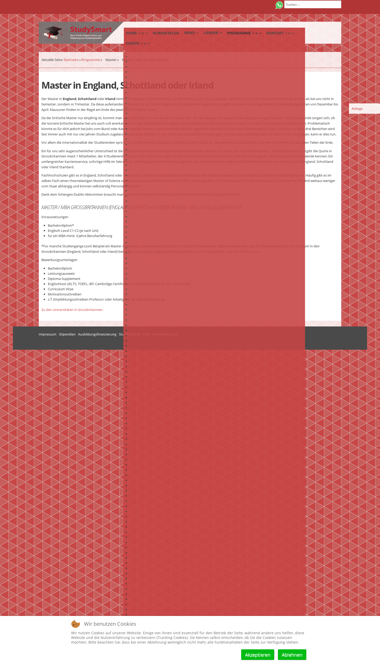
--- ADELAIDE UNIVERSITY (149, 196)
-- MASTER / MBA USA (146, 599)
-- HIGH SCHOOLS (143, 283)
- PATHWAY (138, 532)
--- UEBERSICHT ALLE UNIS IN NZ (154, 232)
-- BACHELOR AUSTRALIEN (150, 557)
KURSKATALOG (141, 87)
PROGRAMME (140, 495)
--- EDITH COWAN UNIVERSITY (153, 154)
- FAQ (134, 97)
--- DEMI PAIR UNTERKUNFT (151, 278)
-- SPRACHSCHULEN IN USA (151, 402)
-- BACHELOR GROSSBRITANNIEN (155, 578)
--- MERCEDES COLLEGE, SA (150, 294)
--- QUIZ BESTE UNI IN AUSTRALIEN (156, 128)
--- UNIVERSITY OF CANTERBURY (154, 247)
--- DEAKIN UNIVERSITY (147, 159)
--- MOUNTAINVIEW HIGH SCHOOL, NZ (159, 304)
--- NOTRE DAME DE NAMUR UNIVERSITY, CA (163, 340)
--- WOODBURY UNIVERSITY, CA (153, 366)
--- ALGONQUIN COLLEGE (149, 459)
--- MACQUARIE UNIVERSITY (151, 175)
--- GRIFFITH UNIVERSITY (148, 165)
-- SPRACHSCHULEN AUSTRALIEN (155, 273)
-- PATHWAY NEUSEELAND (149, 542)
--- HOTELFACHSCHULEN (149, 221)
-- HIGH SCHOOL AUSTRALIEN (153, 506)
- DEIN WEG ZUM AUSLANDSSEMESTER (159, 82)
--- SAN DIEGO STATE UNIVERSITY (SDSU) (160, 387)
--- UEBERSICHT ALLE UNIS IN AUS (155, 134)
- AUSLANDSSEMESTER (147, 614)
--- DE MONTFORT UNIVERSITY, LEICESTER (162, 433)
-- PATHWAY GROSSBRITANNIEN (154, 547)
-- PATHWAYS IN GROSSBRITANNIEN (157, 428)
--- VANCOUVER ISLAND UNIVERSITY (157, 454)
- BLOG (135, 108)
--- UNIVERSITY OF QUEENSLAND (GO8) (159, 190)
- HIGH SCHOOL (142, 501)
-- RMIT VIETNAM (143, 490)
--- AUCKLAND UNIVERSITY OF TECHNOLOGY (164, 237)
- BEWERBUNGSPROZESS (149, 72)
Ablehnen (292, 655)
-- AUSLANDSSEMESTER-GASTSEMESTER (160, 263)
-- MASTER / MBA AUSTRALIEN (153, 588)
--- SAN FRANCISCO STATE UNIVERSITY (159, 382)
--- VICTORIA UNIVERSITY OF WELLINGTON (162, 252)
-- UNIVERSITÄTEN (143, 314)
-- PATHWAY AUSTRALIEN (149, 537)
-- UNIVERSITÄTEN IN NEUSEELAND (156, 227)
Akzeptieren (257, 655)
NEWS (134, 92)
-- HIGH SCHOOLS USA (147, 408)
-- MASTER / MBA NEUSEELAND (153, 594)
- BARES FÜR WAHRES (146, 66)
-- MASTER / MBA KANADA (149, 604)
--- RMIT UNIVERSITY (145, 180)
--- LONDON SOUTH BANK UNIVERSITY (159, 423)
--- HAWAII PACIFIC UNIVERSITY (153, 397)
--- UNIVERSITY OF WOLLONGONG (156, 216)
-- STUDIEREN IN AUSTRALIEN (152, 258)
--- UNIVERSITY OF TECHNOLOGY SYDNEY (161, 201)
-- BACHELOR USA (143, 568)
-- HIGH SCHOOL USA (146, 516)
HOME (135, 56)
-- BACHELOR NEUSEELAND (150, 563)
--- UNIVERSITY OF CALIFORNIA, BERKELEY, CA (165, 392)
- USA (134, 309)
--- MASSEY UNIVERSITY (147, 242)
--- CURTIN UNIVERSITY (147, 149)
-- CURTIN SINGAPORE (147, 480)
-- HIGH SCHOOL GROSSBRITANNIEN (158, 526)
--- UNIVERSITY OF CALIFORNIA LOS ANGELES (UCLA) (170, 377)
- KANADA (137, 444)
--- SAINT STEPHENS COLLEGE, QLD (156, 289)
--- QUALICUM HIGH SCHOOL (152, 470)
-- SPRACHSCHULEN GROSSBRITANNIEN (160, 439)
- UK (133, 413)
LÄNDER (136, 113)
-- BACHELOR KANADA (147, 573)
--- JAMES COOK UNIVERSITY (151, 170)
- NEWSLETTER (141, 103)
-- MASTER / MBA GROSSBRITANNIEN (158, 609)
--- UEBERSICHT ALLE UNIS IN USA (155, 320)
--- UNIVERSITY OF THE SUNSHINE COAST (161, 206)
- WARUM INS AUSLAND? (149, 61)
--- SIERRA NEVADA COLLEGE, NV (154, 346)
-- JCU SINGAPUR (142, 485)
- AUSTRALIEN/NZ (143, 118)
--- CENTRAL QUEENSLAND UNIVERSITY (159, 144)
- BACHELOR (139, 552)
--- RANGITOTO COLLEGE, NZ (151, 299)
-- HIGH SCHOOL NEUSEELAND (153, 511)
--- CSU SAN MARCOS (146, 371)
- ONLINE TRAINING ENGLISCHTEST (157, 77)
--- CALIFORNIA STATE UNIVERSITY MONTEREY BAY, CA (171, 330)
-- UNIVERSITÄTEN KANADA (150, 449)
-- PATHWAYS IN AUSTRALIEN (152, 268)
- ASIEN (135, 475)
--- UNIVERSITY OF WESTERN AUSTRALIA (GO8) (165, 211)
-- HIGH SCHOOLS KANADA (150, 464)
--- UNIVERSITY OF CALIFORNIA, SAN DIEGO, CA (166, 361)
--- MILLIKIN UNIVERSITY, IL (151, 335)
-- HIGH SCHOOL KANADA (149, 521)
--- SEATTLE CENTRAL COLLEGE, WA (156, 351)
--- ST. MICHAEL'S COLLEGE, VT (153, 356)
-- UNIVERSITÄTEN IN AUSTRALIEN (156, 123)
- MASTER (137, 583)
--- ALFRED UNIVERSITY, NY (150, 325)
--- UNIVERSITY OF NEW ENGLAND (156, 185)
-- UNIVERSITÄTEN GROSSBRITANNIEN (159, 418)
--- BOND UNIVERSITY (146, 139)
